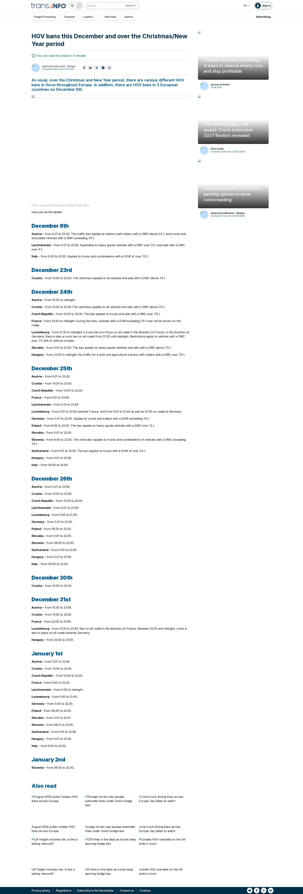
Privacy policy (41, 890)
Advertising (263, 16)
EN (245, 5)
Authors (128, 16)
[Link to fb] (257, 890)
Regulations (63, 890)
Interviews (110, 16)
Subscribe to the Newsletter (95, 890)
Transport (69, 16)
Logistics (88, 16)
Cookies (145, 890)
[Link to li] (271, 890)
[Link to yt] (249, 890)
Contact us (127, 890)
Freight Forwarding (45, 16)
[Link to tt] (264, 890)
